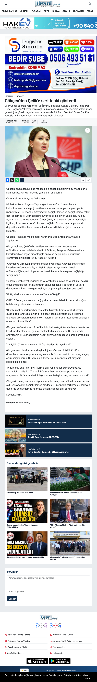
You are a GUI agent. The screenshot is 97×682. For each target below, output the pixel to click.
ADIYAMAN (78, 11)
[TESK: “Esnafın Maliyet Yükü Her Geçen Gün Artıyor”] (70, 511)
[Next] (60, 625)
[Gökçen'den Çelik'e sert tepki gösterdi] (48, 151)
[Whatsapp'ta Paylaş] (17, 180)
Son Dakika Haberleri (16, 653)
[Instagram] (46, 625)
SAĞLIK (66, 11)
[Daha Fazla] (22, 180)
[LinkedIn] (51, 625)
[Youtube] (55, 625)
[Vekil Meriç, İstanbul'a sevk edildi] (27, 479)
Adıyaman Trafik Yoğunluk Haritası (67, 641)
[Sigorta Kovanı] (51, 64)
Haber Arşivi (58, 653)
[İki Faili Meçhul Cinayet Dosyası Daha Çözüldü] (27, 543)
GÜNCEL (24, 11)
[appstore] (37, 661)
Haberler (9, 96)
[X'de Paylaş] (12, 180)
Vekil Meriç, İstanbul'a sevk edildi (20, 493)
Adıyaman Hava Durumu (63, 635)
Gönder (12, 599)
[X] (41, 625)
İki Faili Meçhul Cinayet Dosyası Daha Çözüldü (25, 557)
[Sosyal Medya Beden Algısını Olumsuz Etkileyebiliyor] (27, 511)
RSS (25, 670)
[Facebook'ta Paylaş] (7, 180)
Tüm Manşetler (59, 647)
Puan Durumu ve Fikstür (18, 647)
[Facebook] (37, 625)
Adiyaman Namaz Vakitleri (19, 641)
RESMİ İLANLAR (9, 11)
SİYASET (20, 96)
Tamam (88, 679)
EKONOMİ (36, 11)
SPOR (47, 11)
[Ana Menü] (6, 4)
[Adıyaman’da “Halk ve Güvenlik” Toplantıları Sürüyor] (70, 543)
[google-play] (60, 661)
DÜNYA (55, 11)
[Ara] (90, 4)
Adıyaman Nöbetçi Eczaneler (20, 635)
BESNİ (90, 11)
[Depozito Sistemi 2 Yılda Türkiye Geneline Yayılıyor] (70, 479)
